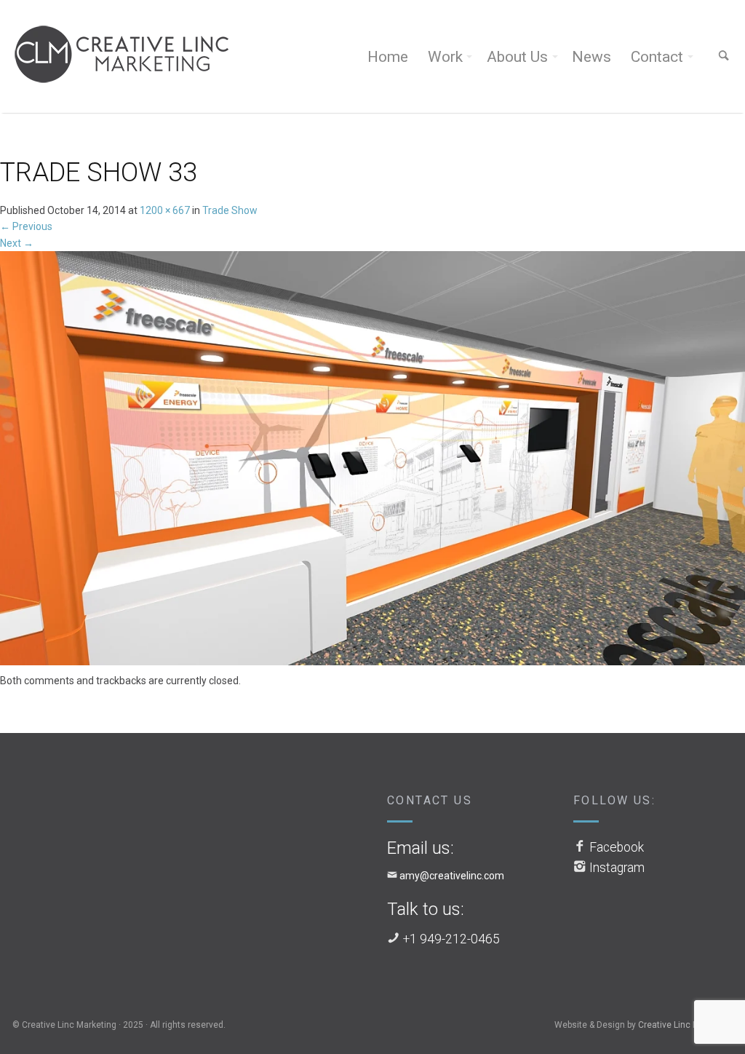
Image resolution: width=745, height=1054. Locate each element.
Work (445, 57)
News (591, 57)
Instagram (617, 867)
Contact (657, 57)
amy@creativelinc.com (451, 875)
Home (387, 57)
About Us (517, 57)
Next (16, 243)
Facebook (616, 847)
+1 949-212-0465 (451, 939)
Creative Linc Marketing (685, 1025)
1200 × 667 (165, 210)
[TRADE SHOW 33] (372, 461)
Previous (26, 226)
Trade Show (230, 210)
